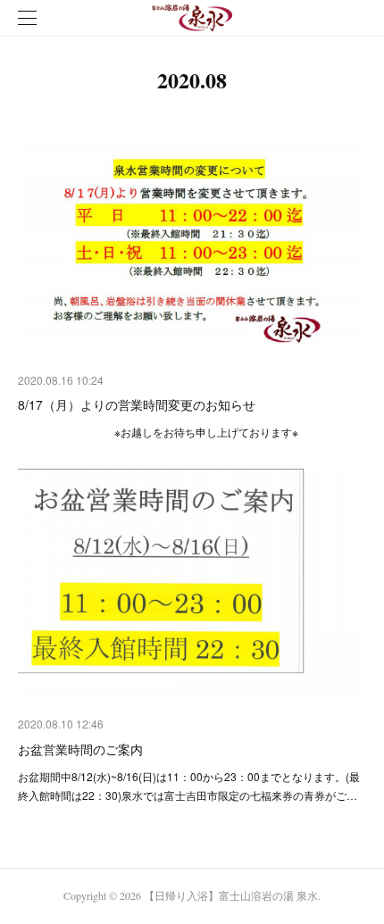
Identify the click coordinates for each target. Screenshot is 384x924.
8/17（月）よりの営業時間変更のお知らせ (136, 404)
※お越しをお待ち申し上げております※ (158, 431)
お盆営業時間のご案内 (80, 749)
